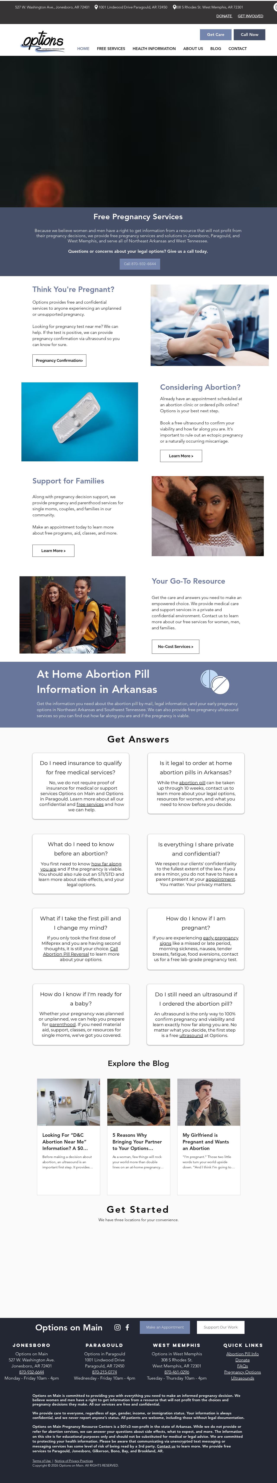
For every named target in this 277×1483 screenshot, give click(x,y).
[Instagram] (117, 1327)
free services (90, 804)
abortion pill (192, 782)
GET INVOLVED (250, 16)
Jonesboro (81, 1451)
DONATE (224, 16)
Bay (125, 1451)
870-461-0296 (176, 1372)
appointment (220, 879)
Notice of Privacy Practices (74, 1461)
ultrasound (191, 1035)
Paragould (61, 1451)
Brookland (146, 1451)
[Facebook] (127, 1327)
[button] (154, 49)
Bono (115, 1451)
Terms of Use (42, 1461)
